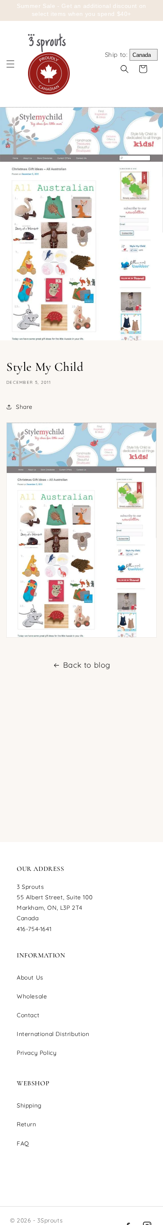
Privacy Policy (36, 1053)
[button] (10, 64)
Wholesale (32, 996)
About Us (30, 977)
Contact (28, 1015)
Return (26, 1124)
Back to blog (86, 665)
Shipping (29, 1105)
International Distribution (53, 1034)
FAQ (23, 1143)
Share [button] (24, 407)
